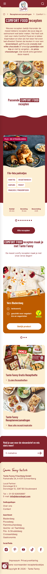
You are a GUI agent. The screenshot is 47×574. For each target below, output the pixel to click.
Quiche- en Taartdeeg (13, 528)
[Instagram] (6, 549)
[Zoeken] (42, 3)
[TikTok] (32, 549)
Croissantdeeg (10, 534)
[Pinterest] (15, 549)
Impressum (14, 560)
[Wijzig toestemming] (5, 566)
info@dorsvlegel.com (20, 496)
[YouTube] (23, 549)
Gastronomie (9, 537)
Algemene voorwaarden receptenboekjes (23, 564)
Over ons (7, 506)
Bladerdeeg (8, 518)
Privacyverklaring (29, 560)
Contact (7, 509)
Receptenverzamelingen (21, 14)
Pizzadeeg (8, 521)
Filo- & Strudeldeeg (12, 531)
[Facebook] (41, 549)
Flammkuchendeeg (12, 525)
